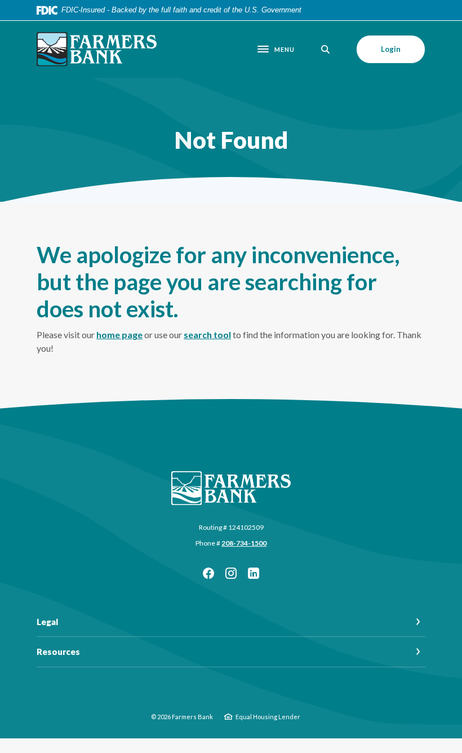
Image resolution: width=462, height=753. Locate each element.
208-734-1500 (243, 543)
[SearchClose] (326, 49)
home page (119, 334)
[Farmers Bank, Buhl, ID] (99, 49)
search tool (207, 334)
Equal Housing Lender (268, 716)
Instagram (231, 573)
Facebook (208, 573)
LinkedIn (253, 573)
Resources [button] (58, 651)
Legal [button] (47, 622)
